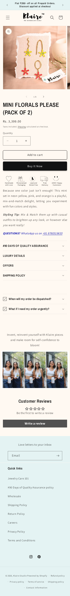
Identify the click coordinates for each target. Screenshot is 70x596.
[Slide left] (26, 96)
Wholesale (14, 496)
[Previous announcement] (7, 5)
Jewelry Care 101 (18, 478)
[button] (8, 17)
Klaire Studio (20, 575)
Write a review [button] (35, 423)
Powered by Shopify (37, 575)
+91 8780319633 (52, 233)
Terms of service (36, 581)
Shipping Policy (17, 505)
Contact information (36, 587)
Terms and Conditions (21, 540)
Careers (12, 522)
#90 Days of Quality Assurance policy (31, 487)
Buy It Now (35, 166)
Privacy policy (17, 581)
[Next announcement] (63, 5)
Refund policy (58, 575)
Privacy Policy (16, 531)
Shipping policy (56, 581)
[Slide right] (43, 96)
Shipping (22, 126)
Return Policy (16, 514)
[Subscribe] (57, 455)
